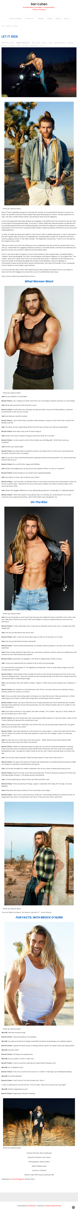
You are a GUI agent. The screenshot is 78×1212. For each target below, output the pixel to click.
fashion (44, 43)
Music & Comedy (15, 18)
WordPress (31, 1206)
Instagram (70, 43)
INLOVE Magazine (59, 43)
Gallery (58, 18)
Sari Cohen (25, 45)
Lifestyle (41, 18)
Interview (4, 45)
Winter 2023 (34, 45)
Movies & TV (29, 18)
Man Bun (12, 45)
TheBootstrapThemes (53, 1206)
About (66, 18)
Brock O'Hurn (36, 43)
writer (42, 45)
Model (18, 45)
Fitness (50, 43)
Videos (49, 18)
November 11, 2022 (8, 43)
